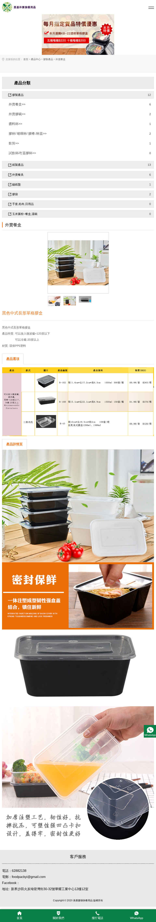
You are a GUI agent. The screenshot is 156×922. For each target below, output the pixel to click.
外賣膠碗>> (17, 114)
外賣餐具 (17, 174)
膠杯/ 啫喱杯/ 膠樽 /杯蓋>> (28, 133)
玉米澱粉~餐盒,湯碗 (24, 214)
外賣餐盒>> (17, 104)
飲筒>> (14, 143)
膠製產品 (48, 59)
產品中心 (36, 59)
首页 (25, 59)
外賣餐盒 (60, 59)
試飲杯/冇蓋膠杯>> (22, 153)
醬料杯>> (15, 124)
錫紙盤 (16, 184)
